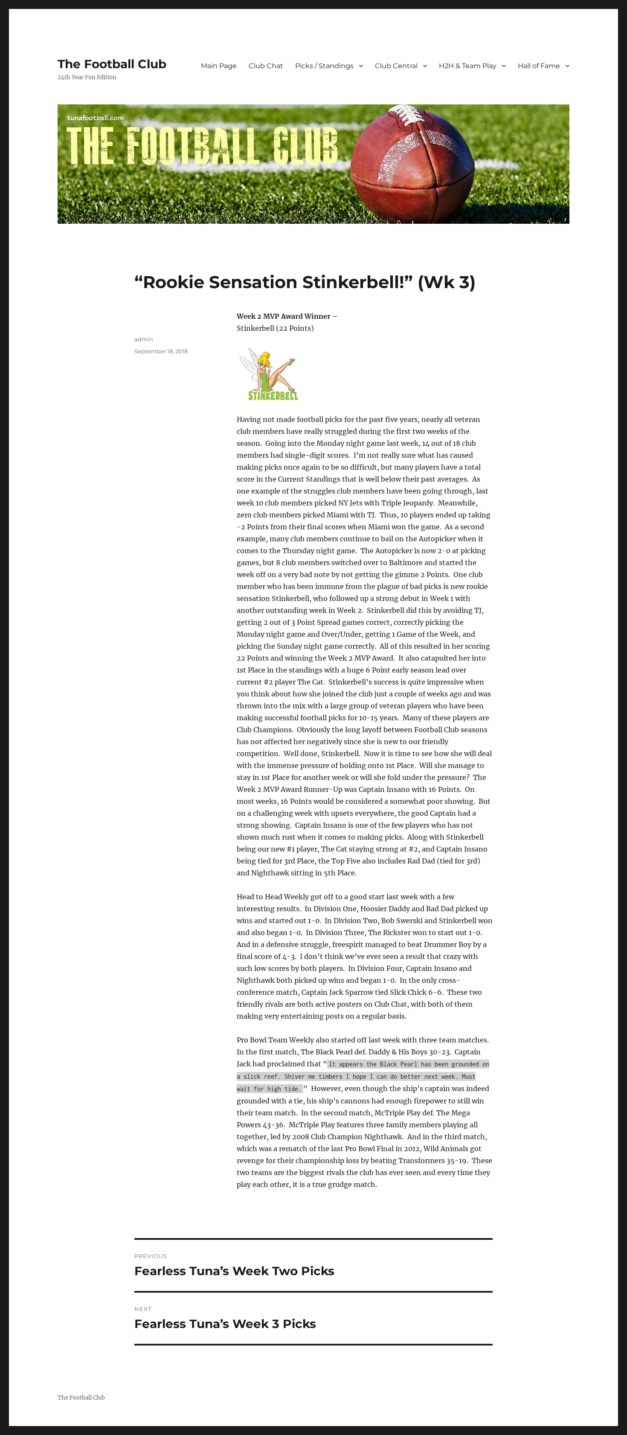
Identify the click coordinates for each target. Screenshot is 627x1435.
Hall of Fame (539, 66)
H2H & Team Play (467, 66)
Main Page (219, 66)
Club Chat (266, 66)
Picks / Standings (324, 66)
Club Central (396, 66)
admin (143, 339)
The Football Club (112, 64)
